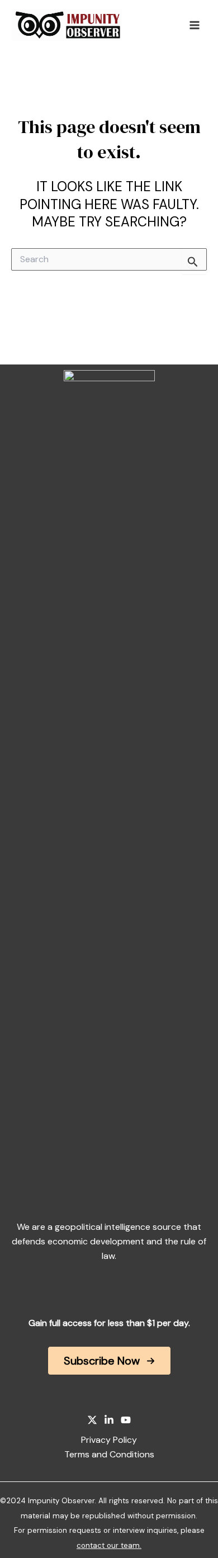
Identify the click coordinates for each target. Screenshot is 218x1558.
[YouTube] (126, 1420)
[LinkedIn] (109, 1420)
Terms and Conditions (109, 1454)
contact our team (108, 1545)
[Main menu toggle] (194, 25)
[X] (92, 1420)
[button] (109, 1360)
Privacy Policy (109, 1440)
